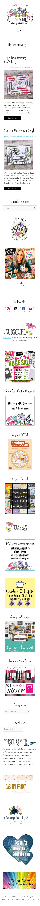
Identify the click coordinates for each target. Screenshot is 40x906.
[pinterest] (8, 309)
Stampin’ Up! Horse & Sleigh (19, 130)
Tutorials (26, 67)
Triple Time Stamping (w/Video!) (15, 59)
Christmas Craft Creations (28, 136)
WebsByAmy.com (33, 899)
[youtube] (31, 309)
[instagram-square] (16, 309)
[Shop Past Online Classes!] (20, 410)
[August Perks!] (20, 498)
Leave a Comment (9, 67)
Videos (31, 67)
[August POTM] (20, 454)
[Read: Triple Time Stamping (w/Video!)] (20, 84)
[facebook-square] (23, 309)
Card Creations (19, 67)
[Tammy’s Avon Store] (20, 680)
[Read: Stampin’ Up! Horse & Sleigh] (20, 155)
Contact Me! (20, 289)
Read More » (12, 118)
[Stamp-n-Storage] (20, 636)
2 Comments (7, 136)
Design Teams (8, 138)
